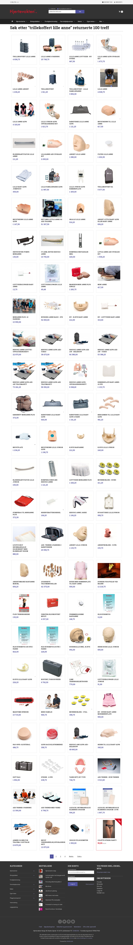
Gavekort (99, 888)
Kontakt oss (100, 893)
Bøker (80, 21)
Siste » (79, 856)
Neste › (71, 856)
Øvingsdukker (35, 21)
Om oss (99, 886)
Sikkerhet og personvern (64, 927)
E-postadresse (72, 869)
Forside (99, 882)
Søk (80, 11)
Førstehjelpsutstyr (66, 21)
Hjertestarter (20, 21)
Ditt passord (71, 876)
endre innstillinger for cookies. (84, 938)
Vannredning (13, 902)
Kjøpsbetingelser (49, 927)
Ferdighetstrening (51, 21)
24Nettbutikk (69, 941)
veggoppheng (14, 907)
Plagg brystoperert (15, 898)
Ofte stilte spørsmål (89, 927)
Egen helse (91, 21)
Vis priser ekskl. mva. (103, 872)
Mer (100, 21)
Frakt (40, 927)
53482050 (53, 8)
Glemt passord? (90, 884)
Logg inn (99, 891)
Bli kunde (100, 884)
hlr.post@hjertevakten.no (65, 8)
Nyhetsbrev (77, 927)
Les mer (72, 938)
